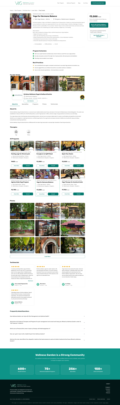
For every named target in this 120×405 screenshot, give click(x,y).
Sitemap (108, 399)
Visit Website (30, 101)
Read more (30, 280)
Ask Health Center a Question (99, 36)
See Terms (105, 402)
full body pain (26, 10)
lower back (34, 10)
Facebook (108, 389)
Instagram (107, 387)
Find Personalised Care (98, 3)
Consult (28, 165)
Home (11, 10)
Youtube (108, 391)
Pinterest (108, 392)
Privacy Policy (92, 399)
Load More (47, 256)
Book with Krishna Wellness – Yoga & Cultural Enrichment (99, 25)
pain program (18, 10)
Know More (16, 165)
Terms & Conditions (101, 399)
